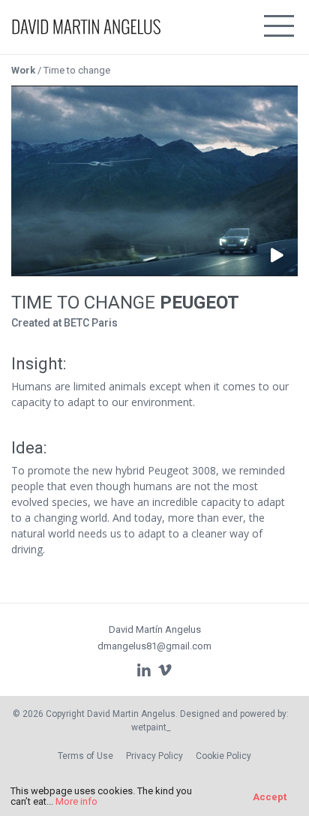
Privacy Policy (154, 756)
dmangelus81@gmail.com (155, 646)
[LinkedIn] (144, 671)
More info (77, 801)
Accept (269, 796)
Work (23, 70)
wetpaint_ (150, 727)
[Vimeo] (165, 671)
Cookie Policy (223, 756)
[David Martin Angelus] (86, 19)
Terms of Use (85, 756)
